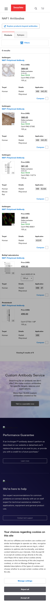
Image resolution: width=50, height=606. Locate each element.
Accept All (25, 598)
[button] (25, 43)
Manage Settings (25, 581)
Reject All (25, 589)
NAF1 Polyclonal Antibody (13, 60)
